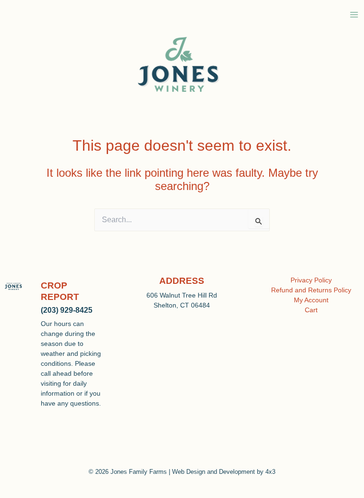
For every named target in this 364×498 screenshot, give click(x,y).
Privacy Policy (311, 280)
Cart (311, 310)
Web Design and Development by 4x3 (223, 471)
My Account (311, 300)
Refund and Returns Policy (311, 290)
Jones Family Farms (138, 471)
